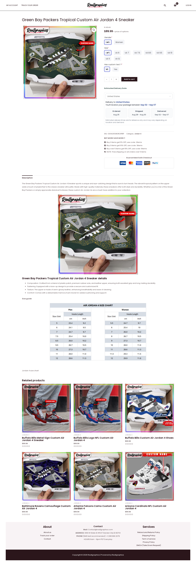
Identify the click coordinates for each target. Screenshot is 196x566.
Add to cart (129, 79)
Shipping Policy (148, 535)
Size (106, 48)
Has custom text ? (113, 64)
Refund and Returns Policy (148, 532)
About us (47, 532)
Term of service (148, 539)
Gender (108, 37)
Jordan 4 (137, 134)
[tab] (27, 177)
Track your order (47, 535)
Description (27, 178)
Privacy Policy (149, 542)
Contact (47, 539)
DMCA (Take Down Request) (149, 545)
